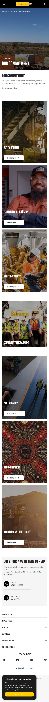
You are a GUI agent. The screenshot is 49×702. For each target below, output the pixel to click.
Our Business (8, 647)
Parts (5, 627)
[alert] (19, 687)
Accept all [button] (19, 694)
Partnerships (12, 413)
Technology (8, 640)
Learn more (11, 158)
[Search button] (45, 4)
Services (6, 634)
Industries (7, 621)
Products (7, 614)
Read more (20, 690)
